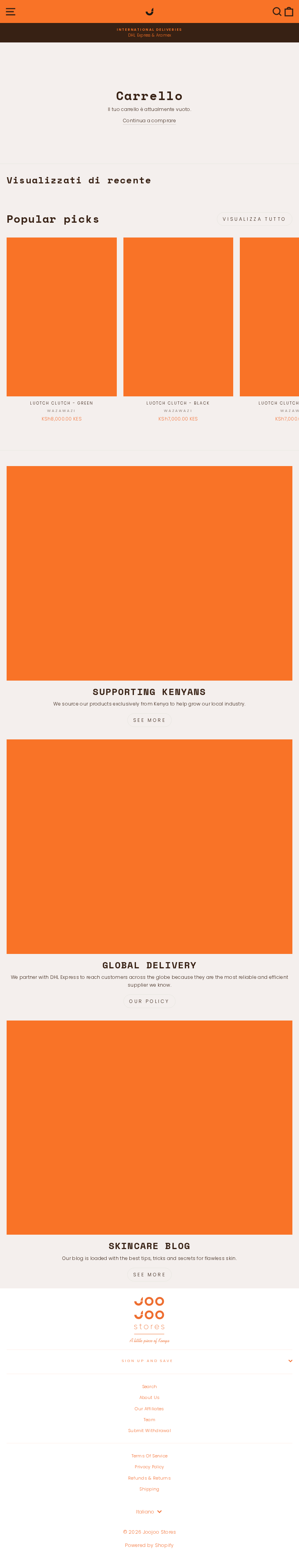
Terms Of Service (150, 1456)
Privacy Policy (149, 1467)
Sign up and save (147, 1360)
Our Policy (149, 1001)
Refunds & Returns (149, 1478)
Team (149, 1420)
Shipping (149, 1489)
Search (149, 1386)
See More (149, 720)
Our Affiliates (149, 1409)
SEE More (149, 1274)
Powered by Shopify (149, 1545)
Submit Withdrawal (149, 1430)
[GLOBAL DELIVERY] (149, 846)
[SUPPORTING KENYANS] (149, 573)
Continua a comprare (149, 120)
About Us (149, 1397)
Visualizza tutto (255, 219)
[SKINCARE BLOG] (149, 1128)
